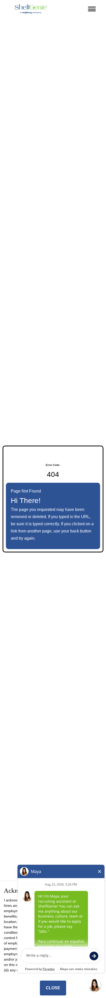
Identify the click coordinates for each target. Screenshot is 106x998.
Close (53, 988)
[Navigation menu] (91, 9)
